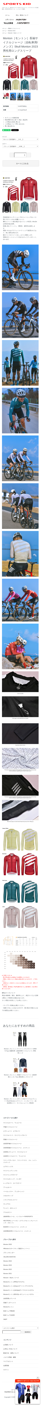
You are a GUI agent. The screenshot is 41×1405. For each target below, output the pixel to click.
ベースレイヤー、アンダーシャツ (13, 1191)
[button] (38, 1377)
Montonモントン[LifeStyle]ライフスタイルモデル (18, 1290)
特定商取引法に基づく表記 (12, 1392)
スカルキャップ (8, 1195)
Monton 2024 (7, 1261)
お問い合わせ (9, 19)
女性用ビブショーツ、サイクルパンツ (15, 1152)
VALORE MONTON (9, 1257)
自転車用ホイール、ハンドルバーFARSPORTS (18, 1216)
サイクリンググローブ (10, 1175)
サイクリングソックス (10, 1170)
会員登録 (6, 1365)
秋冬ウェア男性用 (9, 1311)
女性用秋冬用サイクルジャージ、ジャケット (17, 1231)
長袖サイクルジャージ (14, 28)
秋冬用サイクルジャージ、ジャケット (15, 1227)
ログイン (6, 1369)
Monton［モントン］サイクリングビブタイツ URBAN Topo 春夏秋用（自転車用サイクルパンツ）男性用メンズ (20, 1051)
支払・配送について (22, 15)
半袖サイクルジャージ (10, 1127)
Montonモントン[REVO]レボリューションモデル (18, 1294)
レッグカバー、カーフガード (12, 1183)
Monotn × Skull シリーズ (14, 33)
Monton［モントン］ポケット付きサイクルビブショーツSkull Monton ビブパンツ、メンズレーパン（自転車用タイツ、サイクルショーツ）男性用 (20, 1101)
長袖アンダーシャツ (9, 1302)
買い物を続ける (10, 126)
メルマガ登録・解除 (9, 1357)
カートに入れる (22, 163)
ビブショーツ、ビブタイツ (11, 1131)
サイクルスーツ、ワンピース (12, 1123)
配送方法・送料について (11, 1353)
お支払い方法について (10, 1349)
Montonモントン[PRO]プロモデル (13, 1282)
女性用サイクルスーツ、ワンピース (14, 1156)
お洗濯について (8, 1344)
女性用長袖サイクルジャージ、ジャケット (16, 1148)
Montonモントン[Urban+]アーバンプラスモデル (18, 1286)
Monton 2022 (7, 1269)
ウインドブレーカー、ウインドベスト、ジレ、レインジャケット (20, 1161)
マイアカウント (8, 1361)
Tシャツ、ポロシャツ (10, 1208)
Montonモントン (8, 1307)
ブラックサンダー (9, 1252)
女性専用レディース (9, 1298)
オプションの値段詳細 (12, 118)
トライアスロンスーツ (10, 1200)
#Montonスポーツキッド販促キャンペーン (16, 1248)
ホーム (7, 15)
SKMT (5, 1319)
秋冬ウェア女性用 (9, 1315)
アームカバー (7, 1187)
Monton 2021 (7, 1273)
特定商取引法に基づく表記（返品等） (17, 120)
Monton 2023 (11, 30)
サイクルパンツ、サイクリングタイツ (15, 1135)
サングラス (6, 1204)
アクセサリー (7, 1212)
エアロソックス (8, 1166)
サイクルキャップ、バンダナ (12, 1179)
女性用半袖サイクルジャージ (12, 1143)
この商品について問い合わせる (14, 124)
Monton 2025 (7, 1244)
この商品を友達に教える (12, 122)
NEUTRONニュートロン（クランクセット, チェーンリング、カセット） (20, 1222)
